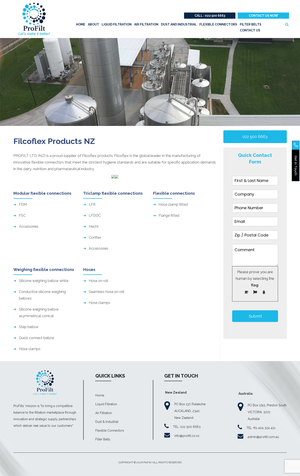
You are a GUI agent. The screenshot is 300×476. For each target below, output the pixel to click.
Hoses (89, 269)
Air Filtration (103, 413)
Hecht (94, 226)
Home (99, 395)
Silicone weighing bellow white (43, 281)
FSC (22, 215)
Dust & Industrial (106, 421)
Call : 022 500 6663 (210, 15)
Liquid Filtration (106, 404)
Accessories (28, 226)
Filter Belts (102, 439)
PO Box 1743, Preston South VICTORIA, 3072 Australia (267, 412)
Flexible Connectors (109, 430)
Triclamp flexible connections (113, 193)
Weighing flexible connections (43, 269)
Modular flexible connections (42, 193)
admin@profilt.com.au (263, 437)
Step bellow (28, 327)
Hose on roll (98, 281)
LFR (92, 204)
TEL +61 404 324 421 (260, 428)
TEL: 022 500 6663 (187, 427)
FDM (23, 204)
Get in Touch (296, 165)
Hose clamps (29, 349)
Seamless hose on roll (106, 292)
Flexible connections (174, 193)
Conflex (95, 237)
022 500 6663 (254, 136)
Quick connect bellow (36, 338)
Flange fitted (169, 215)
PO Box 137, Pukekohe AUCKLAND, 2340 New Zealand (190, 411)
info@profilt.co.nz (186, 436)
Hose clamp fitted (173, 204)
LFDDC (95, 215)
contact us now (263, 15)
